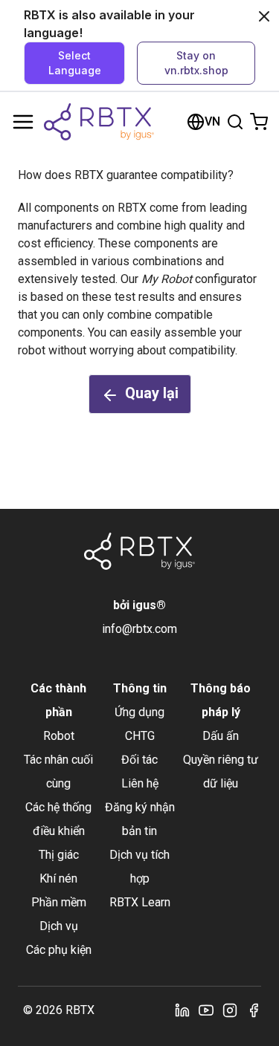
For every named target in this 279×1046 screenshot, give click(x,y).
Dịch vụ (58, 926)
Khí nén (58, 878)
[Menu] (23, 121)
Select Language (74, 63)
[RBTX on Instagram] (229, 1010)
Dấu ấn (220, 736)
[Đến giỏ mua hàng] (259, 122)
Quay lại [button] (152, 393)
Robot (58, 736)
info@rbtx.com (139, 629)
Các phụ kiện (59, 950)
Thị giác (59, 855)
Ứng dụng (139, 712)
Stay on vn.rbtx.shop (196, 63)
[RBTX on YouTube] (206, 1010)
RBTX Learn (139, 902)
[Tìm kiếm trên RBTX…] (235, 122)
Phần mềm (58, 902)
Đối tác (139, 760)
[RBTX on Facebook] (253, 1010)
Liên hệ (139, 783)
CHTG (140, 736)
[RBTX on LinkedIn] (182, 1010)
